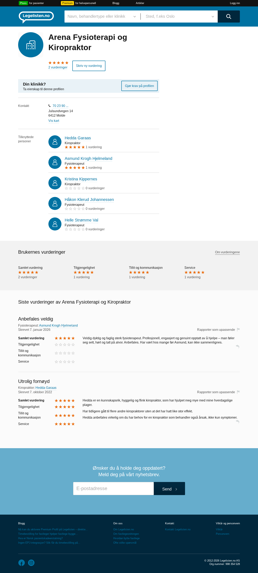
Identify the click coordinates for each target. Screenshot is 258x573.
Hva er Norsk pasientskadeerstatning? (40, 538)
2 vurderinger (57, 67)
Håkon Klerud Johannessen (89, 199)
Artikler (140, 3)
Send (167, 489)
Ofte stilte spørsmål (124, 542)
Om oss (118, 523)
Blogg (115, 3)
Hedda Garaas (78, 138)
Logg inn (235, 3)
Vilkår (219, 529)
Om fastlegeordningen (126, 533)
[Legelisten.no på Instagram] (31, 562)
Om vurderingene (227, 252)
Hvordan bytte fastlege (126, 538)
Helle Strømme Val (81, 220)
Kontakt (169, 523)
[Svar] (237, 348)
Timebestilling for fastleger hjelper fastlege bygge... (48, 533)
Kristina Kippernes (81, 179)
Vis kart (53, 120)
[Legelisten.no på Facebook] (21, 562)
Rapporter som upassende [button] (216, 329)
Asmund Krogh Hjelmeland (88, 158)
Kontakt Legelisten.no (177, 529)
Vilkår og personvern (228, 523)
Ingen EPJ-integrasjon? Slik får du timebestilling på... (49, 542)
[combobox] (100, 16)
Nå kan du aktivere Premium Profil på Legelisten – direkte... (53, 529)
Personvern (222, 533)
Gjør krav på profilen (139, 86)
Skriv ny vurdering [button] (89, 65)
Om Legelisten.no (123, 529)
